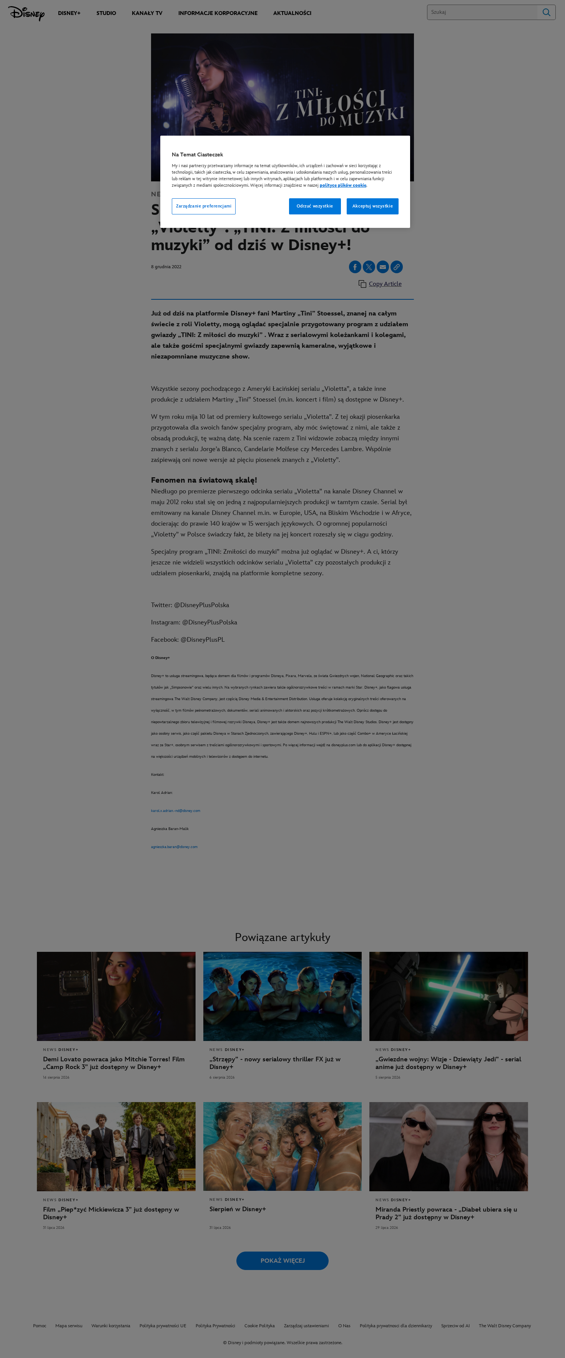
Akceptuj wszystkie (372, 206)
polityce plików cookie (343, 185)
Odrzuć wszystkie (315, 206)
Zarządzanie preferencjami (203, 206)
